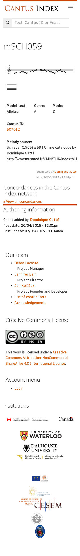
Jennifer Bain (25, 274)
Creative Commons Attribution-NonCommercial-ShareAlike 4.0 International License (38, 358)
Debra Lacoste (26, 263)
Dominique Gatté (65, 171)
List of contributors (30, 297)
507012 (13, 129)
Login (18, 388)
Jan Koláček (24, 286)
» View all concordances (22, 201)
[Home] (32, 6)
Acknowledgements (30, 303)
